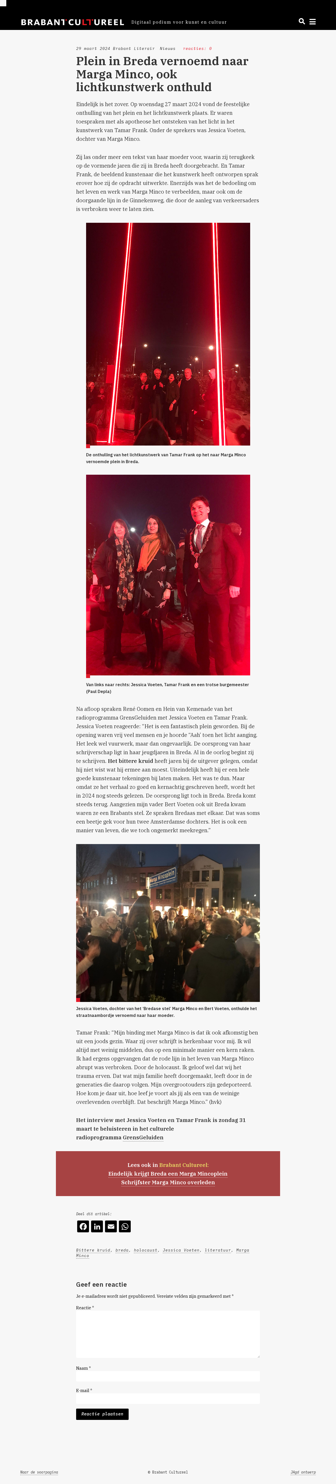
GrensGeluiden (143, 1137)
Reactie (85, 1307)
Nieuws (168, 48)
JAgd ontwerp (303, 1472)
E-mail (84, 1390)
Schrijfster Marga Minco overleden (168, 1182)
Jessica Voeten (181, 1250)
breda (122, 1250)
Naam (83, 1368)
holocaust (146, 1250)
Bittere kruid (93, 1250)
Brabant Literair (134, 48)
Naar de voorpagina (39, 1472)
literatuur (218, 1250)
